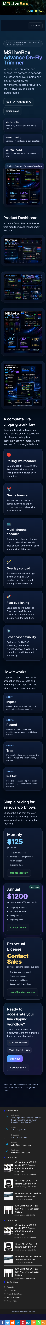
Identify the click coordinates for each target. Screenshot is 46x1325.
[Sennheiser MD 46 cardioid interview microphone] (8, 1196)
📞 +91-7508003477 (18, 1042)
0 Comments (31, 1174)
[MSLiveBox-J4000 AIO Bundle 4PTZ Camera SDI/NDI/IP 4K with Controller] (8, 1168)
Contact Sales (18, 1067)
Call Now (15, 1058)
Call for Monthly (19, 873)
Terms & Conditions (14, 1294)
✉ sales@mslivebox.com (19, 1050)
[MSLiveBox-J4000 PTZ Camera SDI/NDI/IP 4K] (8, 1183)
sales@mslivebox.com (22, 992)
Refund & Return (13, 1297)
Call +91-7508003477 (18, 102)
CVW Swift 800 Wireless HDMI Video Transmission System (26, 1209)
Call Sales (35, 26)
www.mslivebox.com (20, 1152)
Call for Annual (18, 927)
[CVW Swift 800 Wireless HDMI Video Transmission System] (8, 1210)
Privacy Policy (12, 1301)
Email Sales (12, 111)
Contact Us (11, 1290)
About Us (10, 1287)
